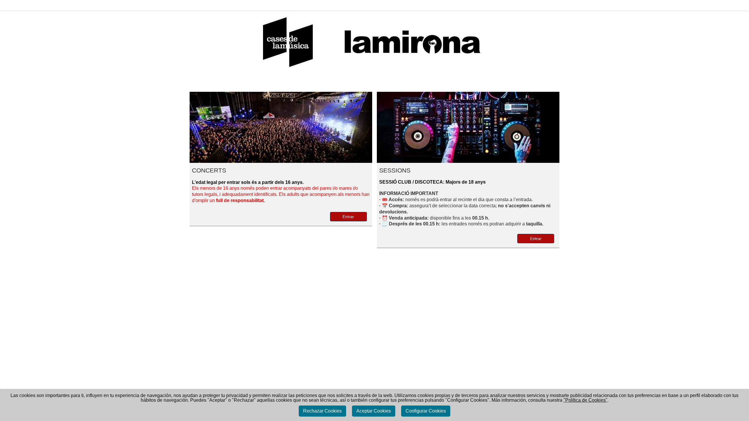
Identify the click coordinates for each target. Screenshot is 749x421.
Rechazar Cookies (322, 410)
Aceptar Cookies (373, 410)
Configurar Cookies (426, 410)
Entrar (348, 216)
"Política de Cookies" (585, 400)
